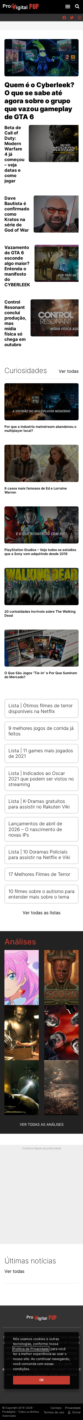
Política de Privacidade (31, 1349)
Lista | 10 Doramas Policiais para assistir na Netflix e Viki (39, 854)
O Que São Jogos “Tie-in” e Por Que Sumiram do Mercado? (40, 675)
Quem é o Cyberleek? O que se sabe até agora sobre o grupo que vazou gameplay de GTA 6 (39, 101)
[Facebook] (64, 17)
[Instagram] (79, 17)
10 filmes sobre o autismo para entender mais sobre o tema (41, 894)
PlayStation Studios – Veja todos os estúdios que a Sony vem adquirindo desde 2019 (40, 552)
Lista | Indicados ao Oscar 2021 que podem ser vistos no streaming (41, 778)
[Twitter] (71, 17)
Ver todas (69, 371)
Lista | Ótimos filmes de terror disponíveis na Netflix (40, 708)
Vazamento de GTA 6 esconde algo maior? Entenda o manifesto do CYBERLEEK (17, 266)
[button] (68, 6)
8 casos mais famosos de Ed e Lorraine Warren (35, 490)
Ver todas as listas (41, 912)
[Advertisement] (41, 1193)
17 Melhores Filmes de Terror (39, 874)
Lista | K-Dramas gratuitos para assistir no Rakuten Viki (39, 804)
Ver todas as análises (42, 1124)
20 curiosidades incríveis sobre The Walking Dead (39, 613)
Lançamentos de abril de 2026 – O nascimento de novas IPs (35, 829)
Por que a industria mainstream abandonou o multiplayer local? (40, 429)
